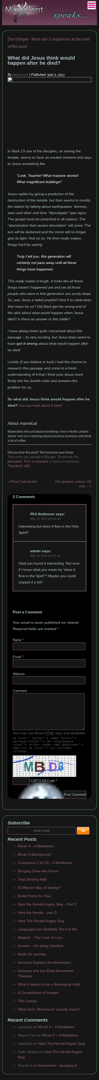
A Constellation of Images (38, 993)
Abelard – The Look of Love (40, 937)
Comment (20, 691)
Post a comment (36, 461)
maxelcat (20, 74)
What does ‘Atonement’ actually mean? (49, 1009)
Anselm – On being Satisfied (40, 946)
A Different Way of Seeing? (39, 888)
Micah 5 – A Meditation (36, 846)
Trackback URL (19, 466)
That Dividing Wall (32, 879)
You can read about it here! (40, 405)
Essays (50, 457)
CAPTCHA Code (43, 781)
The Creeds (27, 1001)
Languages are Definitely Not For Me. (48, 929)
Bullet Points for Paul (34, 896)
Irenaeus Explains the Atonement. (45, 962)
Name (17, 640)
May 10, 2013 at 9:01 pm (45, 518)
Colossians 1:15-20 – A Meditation (45, 863)
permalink (15, 461)
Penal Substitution (22, 481)
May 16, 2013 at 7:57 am (45, 555)
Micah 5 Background (34, 854)
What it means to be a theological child (49, 984)
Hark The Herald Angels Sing (41, 921)
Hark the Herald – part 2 (37, 913)
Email (17, 657)
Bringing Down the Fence (38, 871)
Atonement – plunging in (57, 1065)
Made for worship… (33, 954)
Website (19, 674)
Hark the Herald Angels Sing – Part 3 (47, 904)
